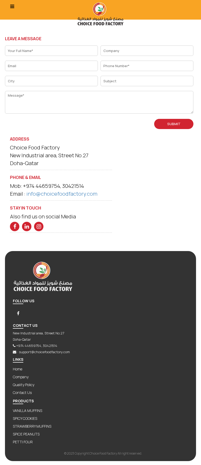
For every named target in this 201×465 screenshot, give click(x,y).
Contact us (22, 392)
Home (17, 369)
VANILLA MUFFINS (27, 410)
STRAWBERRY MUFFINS (32, 426)
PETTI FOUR (23, 441)
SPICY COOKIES (25, 418)
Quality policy (23, 384)
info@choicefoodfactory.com (61, 193)
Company (21, 376)
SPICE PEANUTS (26, 434)
